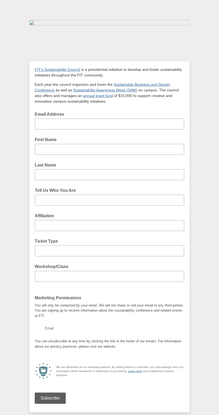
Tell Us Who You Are (55, 190)
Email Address (51, 114)
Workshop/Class (51, 266)
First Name (46, 139)
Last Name (45, 165)
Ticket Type (46, 241)
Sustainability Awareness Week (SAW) (105, 90)
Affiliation (44, 216)
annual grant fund (98, 96)
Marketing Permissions (58, 298)
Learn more (135, 371)
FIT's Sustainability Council (57, 69)
